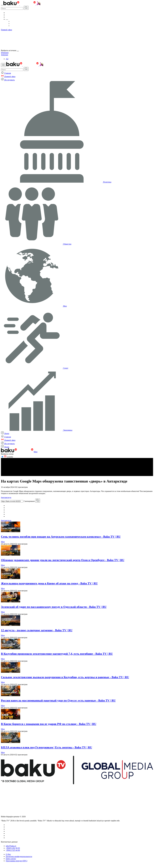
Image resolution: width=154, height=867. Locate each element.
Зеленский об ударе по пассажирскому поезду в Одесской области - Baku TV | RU (53, 606)
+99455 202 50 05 (13, 848)
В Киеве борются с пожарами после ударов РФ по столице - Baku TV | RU (48, 723)
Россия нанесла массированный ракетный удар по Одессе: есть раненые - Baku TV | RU (58, 700)
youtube (9, 457)
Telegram (4, 55)
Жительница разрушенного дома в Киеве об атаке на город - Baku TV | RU (49, 583)
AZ (7, 59)
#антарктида (6, 497)
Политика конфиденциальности (19, 856)
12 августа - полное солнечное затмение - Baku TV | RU (36, 630)
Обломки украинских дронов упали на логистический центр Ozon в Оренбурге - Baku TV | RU (62, 560)
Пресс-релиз (11, 859)
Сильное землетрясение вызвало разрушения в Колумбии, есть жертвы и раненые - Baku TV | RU (65, 677)
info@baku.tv (11, 846)
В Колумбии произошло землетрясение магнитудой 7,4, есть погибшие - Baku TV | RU (57, 653)
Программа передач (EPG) (16, 861)
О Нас (8, 854)
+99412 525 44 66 (13, 850)
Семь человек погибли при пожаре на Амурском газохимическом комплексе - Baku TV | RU (61, 536)
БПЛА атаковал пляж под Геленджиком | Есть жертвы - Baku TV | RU (46, 747)
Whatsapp (5, 53)
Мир (35, 452)
